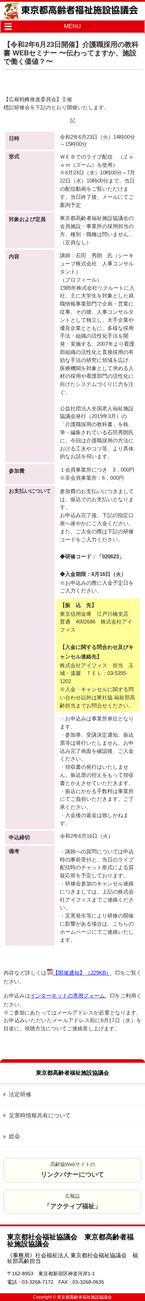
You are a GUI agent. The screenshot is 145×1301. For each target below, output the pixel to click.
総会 (14, 1136)
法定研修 (20, 1094)
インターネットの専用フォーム (68, 996)
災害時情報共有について (40, 1115)
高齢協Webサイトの (72, 1169)
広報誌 (72, 1201)
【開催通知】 (82, 973)
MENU (72, 26)
